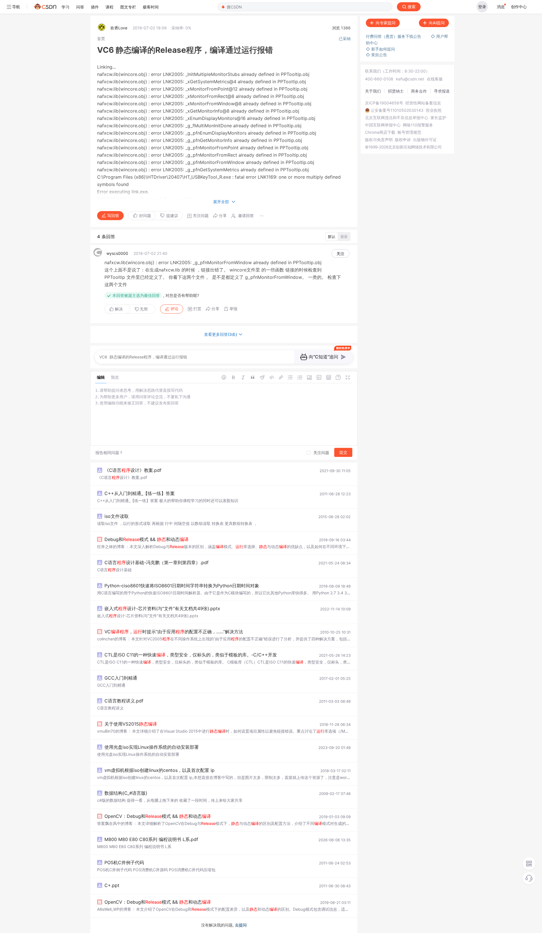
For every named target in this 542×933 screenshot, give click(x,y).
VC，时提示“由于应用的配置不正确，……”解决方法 (173, 631)
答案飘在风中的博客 (115, 823)
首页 (101, 38)
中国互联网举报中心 (383, 125)
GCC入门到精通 (120, 678)
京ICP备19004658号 (384, 103)
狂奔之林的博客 (111, 546)
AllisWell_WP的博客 (114, 909)
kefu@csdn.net (410, 78)
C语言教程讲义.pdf (123, 701)
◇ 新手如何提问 (380, 49)
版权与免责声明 (379, 139)
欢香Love (118, 27)
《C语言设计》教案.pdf (132, 470)
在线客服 (435, 78)
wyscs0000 (117, 253)
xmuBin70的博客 (112, 731)
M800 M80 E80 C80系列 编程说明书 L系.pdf (151, 839)
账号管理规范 (409, 132)
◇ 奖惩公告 (376, 54)
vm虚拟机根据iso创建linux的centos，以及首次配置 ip (159, 770)
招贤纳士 (396, 91)
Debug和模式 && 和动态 (146, 539)
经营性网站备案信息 (423, 103)
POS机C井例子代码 (124, 862)
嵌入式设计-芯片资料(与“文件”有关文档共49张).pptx (162, 608)
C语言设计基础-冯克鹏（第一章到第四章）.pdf (156, 562)
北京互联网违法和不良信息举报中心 (396, 117)
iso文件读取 (116, 516)
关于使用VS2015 (130, 724)
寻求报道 (442, 91)
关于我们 (373, 91)
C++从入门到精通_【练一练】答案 (139, 493)
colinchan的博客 (111, 638)
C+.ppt (111, 885)
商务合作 (419, 91)
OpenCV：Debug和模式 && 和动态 (157, 816)
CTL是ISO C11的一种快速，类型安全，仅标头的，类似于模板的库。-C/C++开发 (190, 655)
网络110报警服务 (418, 125)
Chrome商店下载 (380, 132)
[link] (101, 38)
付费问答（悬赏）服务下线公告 (394, 36)
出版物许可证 (425, 139)
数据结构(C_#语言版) (125, 793)
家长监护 (438, 117)
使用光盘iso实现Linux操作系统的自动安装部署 (151, 747)
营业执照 (434, 110)
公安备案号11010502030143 (397, 110)
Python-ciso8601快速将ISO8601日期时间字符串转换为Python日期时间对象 (181, 585)
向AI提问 (437, 22)
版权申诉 (403, 139)
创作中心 (519, 6)
